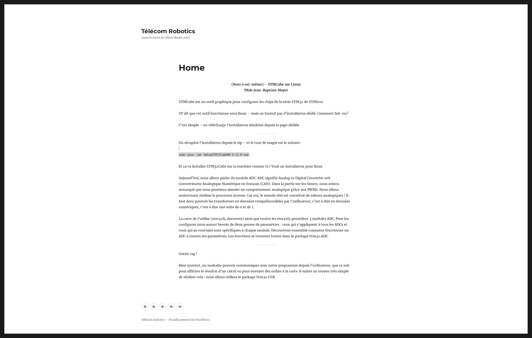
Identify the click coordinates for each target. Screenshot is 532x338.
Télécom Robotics (168, 31)
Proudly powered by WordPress (189, 320)
